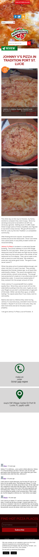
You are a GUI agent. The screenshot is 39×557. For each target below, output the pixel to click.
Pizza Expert (15, 111)
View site (31, 114)
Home (7, 539)
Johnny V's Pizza (7, 246)
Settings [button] (6, 553)
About (17, 539)
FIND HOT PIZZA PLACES (22, 2)
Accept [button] (14, 553)
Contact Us (29, 539)
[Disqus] (19, 439)
